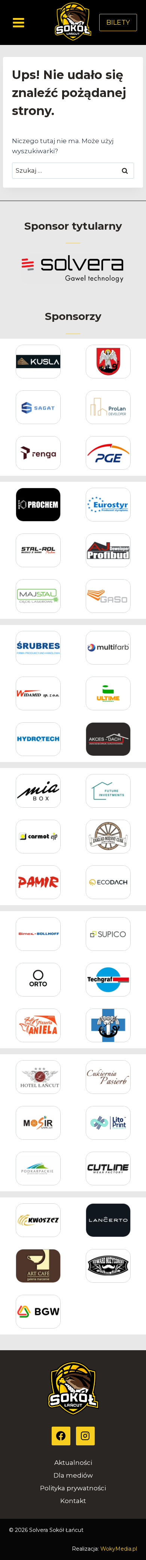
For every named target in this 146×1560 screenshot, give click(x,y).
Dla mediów (73, 1475)
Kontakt (73, 1501)
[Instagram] (85, 1436)
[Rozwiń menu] (18, 22)
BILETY (118, 22)
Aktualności (73, 1462)
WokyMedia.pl (118, 1548)
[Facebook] (61, 1436)
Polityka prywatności (73, 1488)
